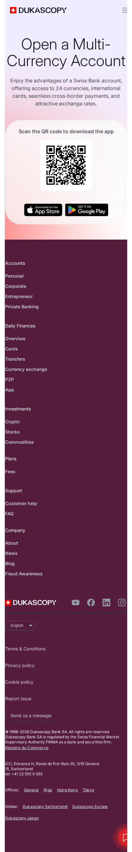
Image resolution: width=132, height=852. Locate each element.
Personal (14, 276)
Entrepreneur (19, 296)
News (11, 553)
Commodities (19, 442)
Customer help (21, 503)
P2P (9, 379)
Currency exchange (26, 369)
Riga (48, 789)
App (9, 389)
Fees (10, 471)
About (11, 543)
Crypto (12, 421)
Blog (10, 563)
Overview (15, 338)
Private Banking (22, 306)
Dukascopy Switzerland (45, 806)
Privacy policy (20, 665)
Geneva (31, 789)
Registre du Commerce (26, 747)
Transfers (15, 359)
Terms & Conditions (25, 648)
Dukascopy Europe (90, 806)
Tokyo (88, 789)
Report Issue (18, 698)
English (17, 625)
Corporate (15, 286)
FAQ (9, 513)
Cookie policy (19, 682)
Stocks (12, 431)
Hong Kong (67, 789)
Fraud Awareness (24, 573)
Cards (11, 348)
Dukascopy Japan (22, 818)
